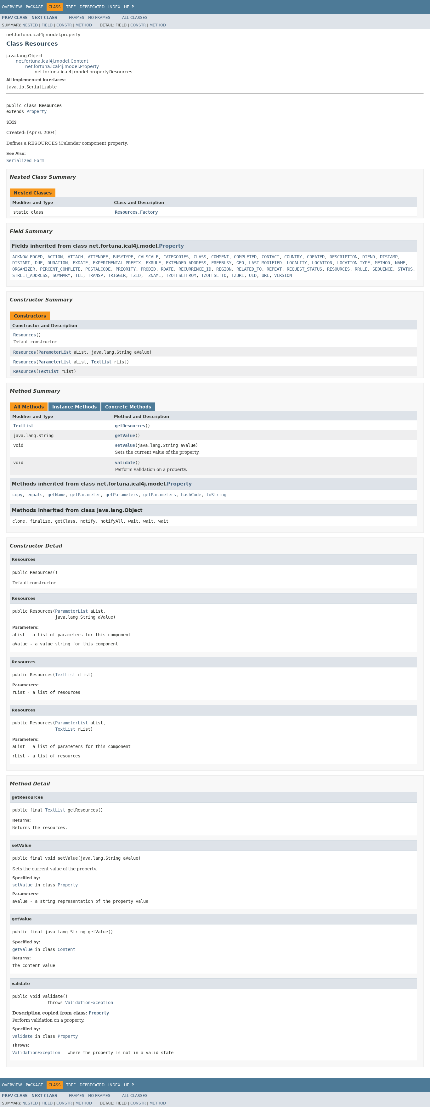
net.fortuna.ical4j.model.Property (62, 66)
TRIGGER (117, 275)
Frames (76, 17)
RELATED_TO (249, 269)
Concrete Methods (128, 406)
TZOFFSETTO (213, 275)
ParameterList (54, 352)
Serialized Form (25, 160)
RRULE (361, 269)
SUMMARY (61, 275)
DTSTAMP (389, 256)
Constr (64, 25)
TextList (101, 361)
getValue (125, 435)
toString (216, 494)
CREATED (316, 256)
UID (253, 275)
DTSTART (21, 262)
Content (66, 949)
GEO (240, 262)
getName (56, 494)
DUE (38, 262)
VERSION (283, 275)
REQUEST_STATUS (304, 269)
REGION (223, 269)
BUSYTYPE (123, 256)
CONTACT (270, 256)
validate (125, 462)
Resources (24, 334)
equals (34, 494)
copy (17, 494)
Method (84, 25)
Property (36, 111)
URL (265, 275)
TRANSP (95, 275)
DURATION (58, 262)
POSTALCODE (97, 269)
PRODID (148, 269)
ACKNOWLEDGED (27, 256)
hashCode (191, 494)
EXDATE (80, 262)
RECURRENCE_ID (194, 269)
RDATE (167, 269)
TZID (136, 275)
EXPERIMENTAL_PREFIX (117, 262)
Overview (12, 7)
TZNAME (153, 275)
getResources (130, 425)
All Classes (135, 17)
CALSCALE (148, 256)
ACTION (55, 256)
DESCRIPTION (343, 256)
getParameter (85, 494)
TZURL (237, 275)
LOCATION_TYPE (353, 262)
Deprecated (92, 7)
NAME (400, 262)
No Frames (99, 17)
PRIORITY (126, 269)
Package (34, 7)
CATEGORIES (176, 256)
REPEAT (274, 269)
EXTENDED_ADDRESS (186, 262)
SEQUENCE (382, 269)
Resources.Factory (136, 212)
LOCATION (322, 262)
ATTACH (75, 256)
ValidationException (89, 1002)
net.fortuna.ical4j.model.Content (52, 61)
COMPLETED (245, 256)
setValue (125, 445)
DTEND (368, 256)
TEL (79, 275)
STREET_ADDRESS (30, 275)
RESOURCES (338, 269)
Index (114, 7)
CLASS (200, 256)
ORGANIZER (23, 269)
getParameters (121, 494)
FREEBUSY (221, 262)
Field (47, 25)
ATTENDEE (98, 256)
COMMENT (220, 256)
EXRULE (153, 262)
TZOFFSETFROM (181, 275)
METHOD (382, 262)
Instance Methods (74, 406)
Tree (71, 7)
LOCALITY (297, 262)
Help (129, 7)
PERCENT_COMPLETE (60, 269)
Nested (30, 25)
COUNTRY (293, 256)
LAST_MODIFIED (265, 262)
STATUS (405, 269)
